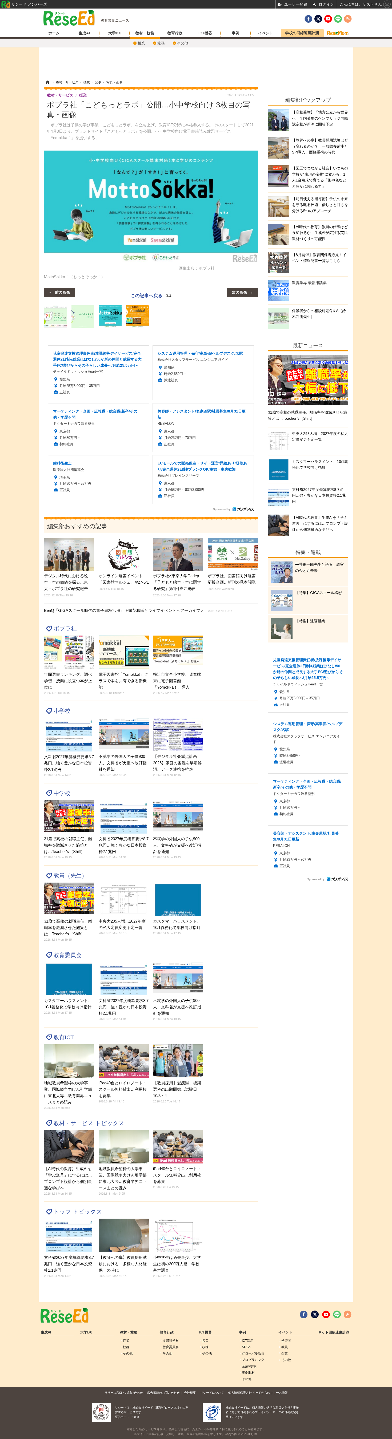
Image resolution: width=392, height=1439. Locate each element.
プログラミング (253, 1360)
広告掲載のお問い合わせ (163, 1392)
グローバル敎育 (253, 1353)
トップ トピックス (78, 1211)
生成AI (84, 33)
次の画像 (239, 292)
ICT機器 (205, 33)
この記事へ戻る (151, 295)
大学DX (114, 33)
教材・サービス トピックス (89, 1123)
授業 (141, 43)
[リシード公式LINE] (337, 1314)
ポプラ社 (65, 628)
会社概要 (190, 1392)
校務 (161, 43)
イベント (265, 33)
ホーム (53, 33)
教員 (284, 1347)
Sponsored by (221, 509)
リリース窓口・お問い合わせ (124, 1392)
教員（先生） (70, 875)
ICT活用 (247, 1341)
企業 (284, 1353)
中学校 (62, 793)
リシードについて (212, 1392)
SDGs (246, 1347)
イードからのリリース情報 (270, 1392)
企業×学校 (249, 1366)
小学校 (62, 711)
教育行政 (174, 33)
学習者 (286, 1341)
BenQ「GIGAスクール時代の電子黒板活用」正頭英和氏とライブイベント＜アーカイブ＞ (138, 610)
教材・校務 (144, 33)
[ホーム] (47, 82)
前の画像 (62, 292)
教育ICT (64, 1037)
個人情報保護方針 (240, 1392)
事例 (235, 33)
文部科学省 (171, 1341)
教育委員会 (68, 955)
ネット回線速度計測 (333, 1332)
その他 (182, 43)
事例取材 (248, 1373)
